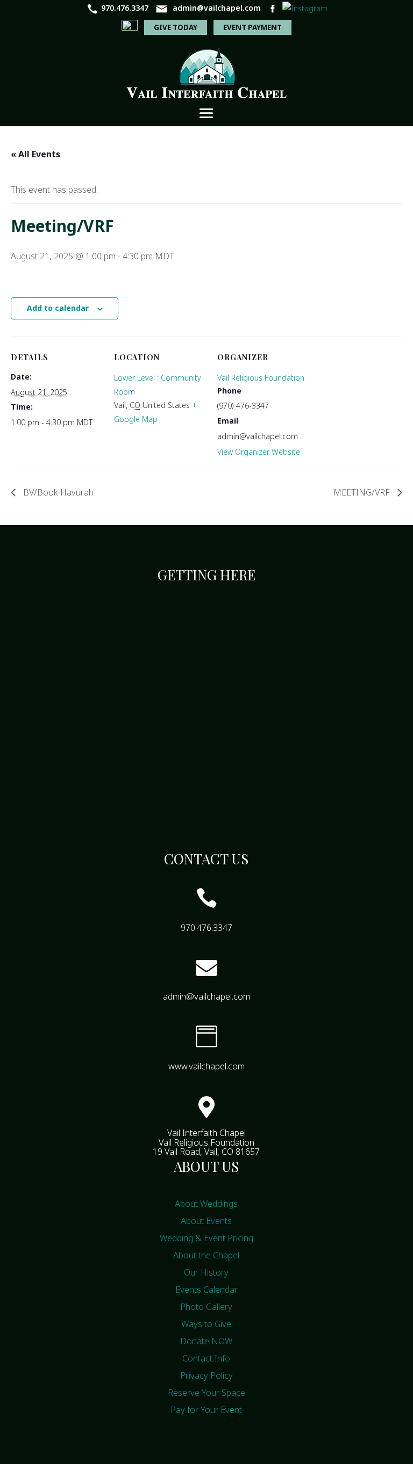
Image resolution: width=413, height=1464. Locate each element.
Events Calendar (206, 1289)
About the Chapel (206, 1255)
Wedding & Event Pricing (206, 1238)
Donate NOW (206, 1341)
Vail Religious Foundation (260, 378)
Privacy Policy (206, 1375)
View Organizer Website (258, 452)
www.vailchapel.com (206, 1066)
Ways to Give (206, 1324)
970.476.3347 (124, 8)
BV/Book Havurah (57, 492)
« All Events (35, 154)
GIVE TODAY (175, 27)
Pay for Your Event (206, 1410)
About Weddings (206, 1204)
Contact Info (206, 1358)
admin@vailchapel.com (217, 8)
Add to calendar (58, 308)
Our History (206, 1272)
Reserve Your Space (206, 1393)
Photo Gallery (206, 1307)
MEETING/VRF (362, 492)
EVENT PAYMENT (252, 27)
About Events (206, 1221)
